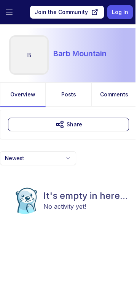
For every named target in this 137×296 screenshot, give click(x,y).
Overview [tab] (22, 94)
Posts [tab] (68, 94)
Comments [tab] (114, 94)
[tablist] (68, 94)
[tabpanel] (68, 177)
